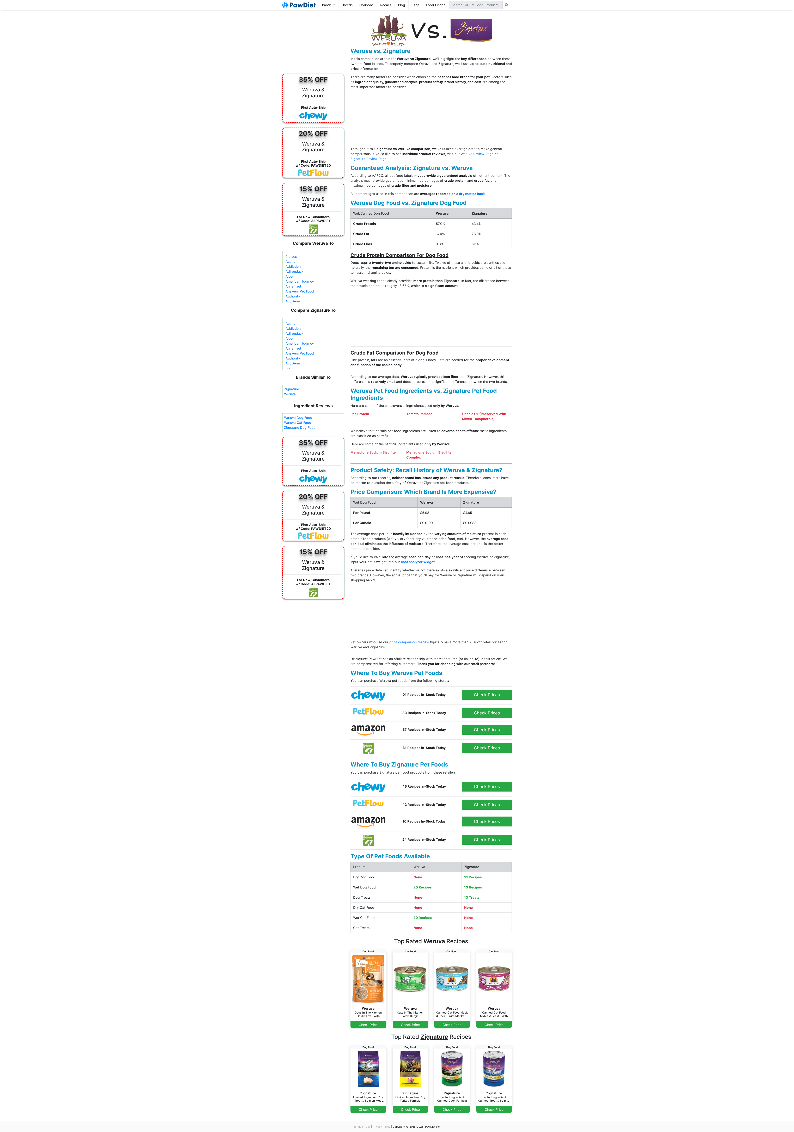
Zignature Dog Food (300, 427)
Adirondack (295, 271)
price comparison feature (409, 642)
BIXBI (289, 368)
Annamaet (293, 286)
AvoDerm (293, 301)
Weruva (290, 394)
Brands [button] (326, 5)
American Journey (300, 281)
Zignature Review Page (368, 159)
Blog (401, 5)
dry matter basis (472, 194)
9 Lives (291, 256)
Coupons (366, 5)
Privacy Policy (381, 1126)
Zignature (291, 389)
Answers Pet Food (300, 291)
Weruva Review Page (477, 154)
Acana (290, 261)
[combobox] (475, 5)
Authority (293, 296)
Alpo (289, 276)
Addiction (293, 266)
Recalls (385, 5)
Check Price (368, 1025)
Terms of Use (362, 1126)
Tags (415, 5)
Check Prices (487, 694)
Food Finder (435, 5)
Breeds (347, 5)
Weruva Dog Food (298, 418)
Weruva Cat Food (297, 422)
